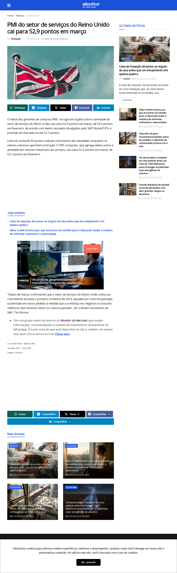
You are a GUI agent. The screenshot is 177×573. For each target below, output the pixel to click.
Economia (71, 446)
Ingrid (127, 78)
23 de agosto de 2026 (22, 474)
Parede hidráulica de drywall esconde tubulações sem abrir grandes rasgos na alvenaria (154, 189)
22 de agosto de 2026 (22, 516)
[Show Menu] (9, 5)
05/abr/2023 (33, 38)
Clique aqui (62, 334)
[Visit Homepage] (91, 5)
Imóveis (14, 446)
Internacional (33, 15)
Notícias (20, 15)
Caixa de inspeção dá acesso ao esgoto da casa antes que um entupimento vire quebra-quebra (31, 467)
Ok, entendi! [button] (88, 562)
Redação (16, 38)
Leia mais (128, 99)
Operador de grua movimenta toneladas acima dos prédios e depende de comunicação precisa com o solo (31, 508)
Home (10, 15)
